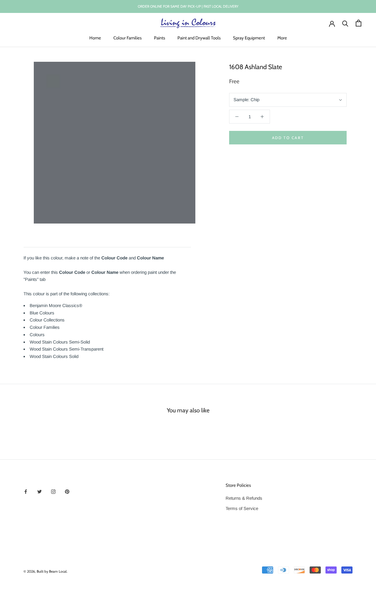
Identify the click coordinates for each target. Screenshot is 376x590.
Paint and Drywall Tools (199, 38)
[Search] (345, 23)
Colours (37, 334)
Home (95, 38)
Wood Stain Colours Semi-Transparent (66, 348)
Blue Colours (42, 312)
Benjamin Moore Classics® (56, 305)
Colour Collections (47, 319)
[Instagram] (53, 491)
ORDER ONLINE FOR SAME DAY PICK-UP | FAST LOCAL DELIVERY (188, 6)
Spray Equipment (249, 38)
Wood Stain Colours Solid (54, 356)
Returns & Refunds (244, 498)
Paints (159, 38)
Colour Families (127, 38)
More (282, 38)
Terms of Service (242, 508)
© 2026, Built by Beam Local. (46, 571)
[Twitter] (39, 491)
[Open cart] (358, 23)
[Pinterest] (67, 491)
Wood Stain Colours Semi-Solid (60, 341)
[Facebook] (26, 491)
